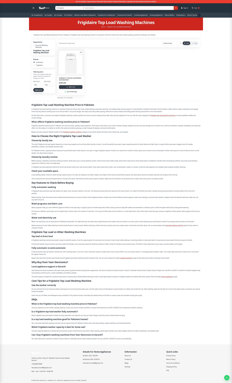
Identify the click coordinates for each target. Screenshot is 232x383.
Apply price (38, 90)
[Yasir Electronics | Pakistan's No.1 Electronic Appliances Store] (45, 8)
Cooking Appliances (141, 15)
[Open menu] (33, 8)
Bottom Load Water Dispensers (85, 15)
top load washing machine (174, 225)
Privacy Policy (171, 356)
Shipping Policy (171, 367)
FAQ (167, 370)
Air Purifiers (68, 15)
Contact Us (128, 359)
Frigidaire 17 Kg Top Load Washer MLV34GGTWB (70, 79)
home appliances (167, 277)
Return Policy (170, 359)
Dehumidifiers (169, 15)
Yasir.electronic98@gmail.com (42, 368)
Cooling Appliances (156, 15)
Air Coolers (48, 15)
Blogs (126, 363)
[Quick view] (81, 52)
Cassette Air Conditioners (106, 15)
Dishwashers (180, 15)
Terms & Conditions (173, 363)
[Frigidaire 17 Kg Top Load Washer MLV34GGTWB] (70, 62)
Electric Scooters (193, 15)
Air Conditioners (37, 15)
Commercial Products (124, 15)
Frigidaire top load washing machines (162, 115)
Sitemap (127, 367)
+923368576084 (37, 364)
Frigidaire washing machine (72, 132)
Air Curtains (58, 15)
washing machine (126, 258)
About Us (128, 356)
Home (103, 27)
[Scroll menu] (198, 15)
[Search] (176, 8)
